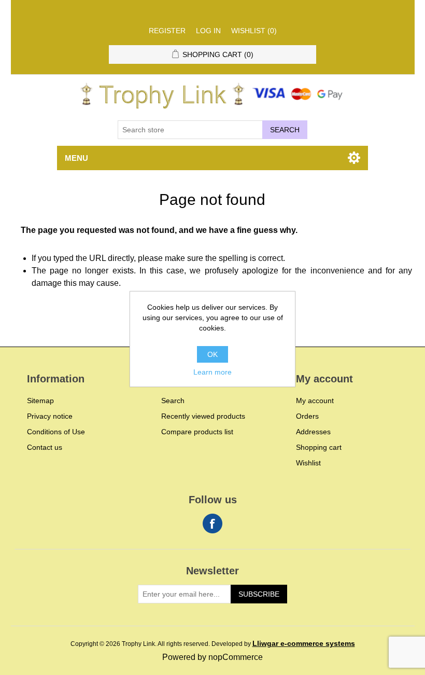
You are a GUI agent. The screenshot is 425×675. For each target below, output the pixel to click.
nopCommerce (235, 657)
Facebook (212, 523)
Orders (307, 416)
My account (315, 400)
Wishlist (308, 463)
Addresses (313, 432)
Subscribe (258, 594)
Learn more (212, 372)
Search (285, 130)
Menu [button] (76, 158)
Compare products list (197, 432)
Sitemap (40, 400)
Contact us (44, 447)
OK (212, 354)
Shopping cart (319, 447)
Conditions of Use (56, 432)
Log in (208, 30)
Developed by (283, 644)
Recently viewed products (203, 416)
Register (167, 30)
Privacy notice (50, 416)
